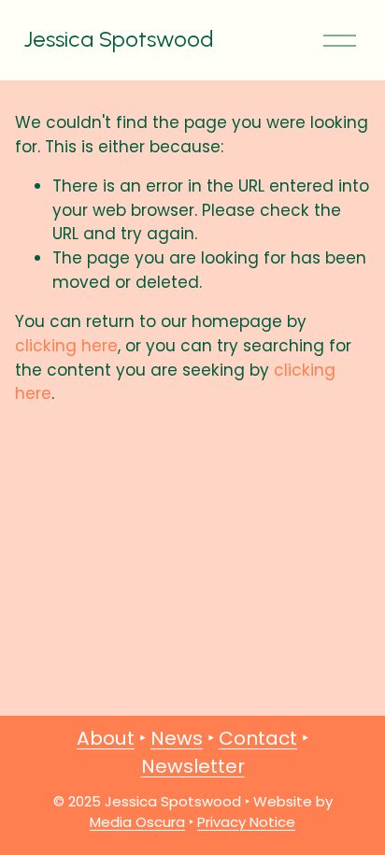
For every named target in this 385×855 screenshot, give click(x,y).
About (106, 738)
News (176, 738)
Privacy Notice (246, 822)
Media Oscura (137, 822)
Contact (258, 738)
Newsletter (193, 766)
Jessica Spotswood (118, 38)
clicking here (66, 346)
